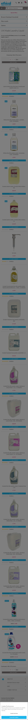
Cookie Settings (14, 713)
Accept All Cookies (14, 717)
